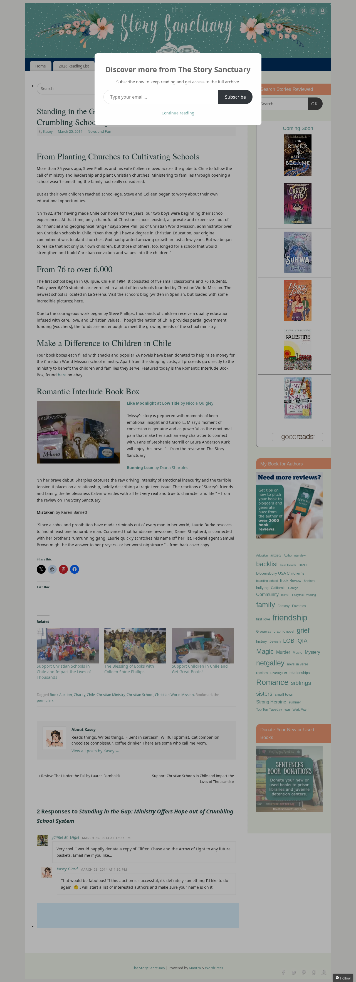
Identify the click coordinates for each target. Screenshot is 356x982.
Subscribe (235, 97)
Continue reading (178, 113)
